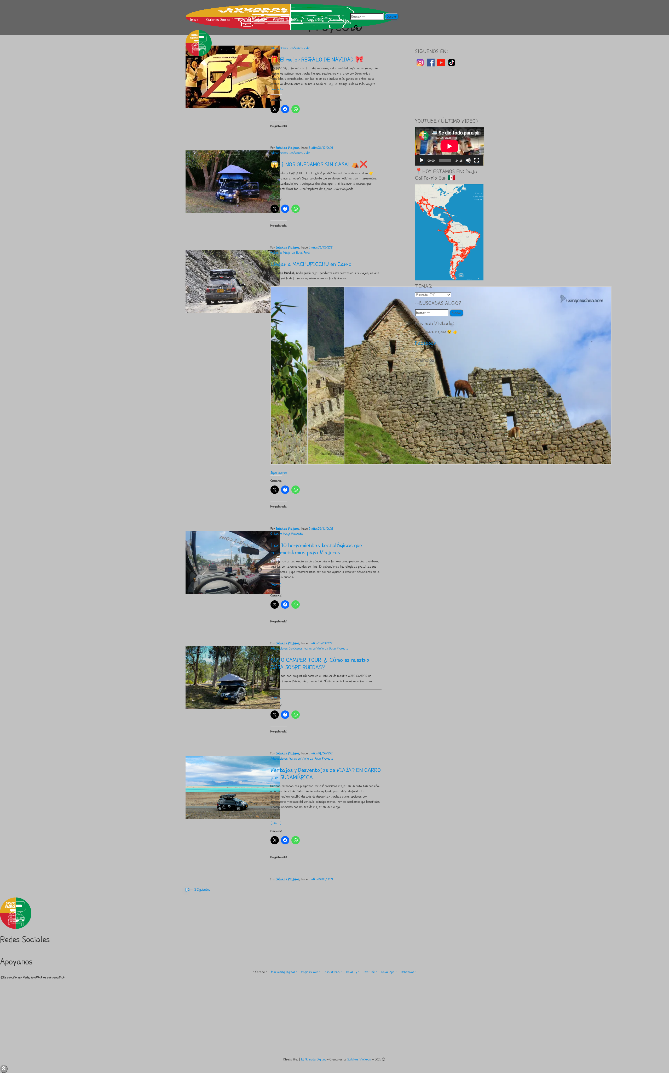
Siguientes (203, 889)
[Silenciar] (468, 160)
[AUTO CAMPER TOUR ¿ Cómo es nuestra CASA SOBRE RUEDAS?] (233, 677)
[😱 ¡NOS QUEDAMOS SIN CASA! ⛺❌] (233, 181)
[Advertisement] (449, 91)
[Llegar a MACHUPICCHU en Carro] (233, 281)
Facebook (425, 343)
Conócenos (296, 48)
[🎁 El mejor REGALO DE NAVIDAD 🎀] (233, 76)
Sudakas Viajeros (359, 1059)
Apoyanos (314, 19)
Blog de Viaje (250, 19)
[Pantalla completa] (476, 160)
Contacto (338, 19)
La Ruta (297, 253)
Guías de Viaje (280, 253)
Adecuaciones (279, 48)
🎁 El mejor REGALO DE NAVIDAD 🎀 (316, 59)
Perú (307, 253)
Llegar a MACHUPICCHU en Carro (310, 264)
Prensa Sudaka (286, 19)
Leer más (276, 89)
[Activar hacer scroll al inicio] (4, 1069)
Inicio (193, 19)
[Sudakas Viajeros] (290, 6)
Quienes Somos (218, 19)
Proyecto (297, 534)
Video (307, 48)
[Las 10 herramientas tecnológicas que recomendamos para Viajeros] (233, 562)
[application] (449, 146)
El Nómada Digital (313, 1059)
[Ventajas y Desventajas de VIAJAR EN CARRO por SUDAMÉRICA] (233, 787)
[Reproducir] (421, 160)
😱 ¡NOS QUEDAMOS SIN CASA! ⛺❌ (318, 164)
